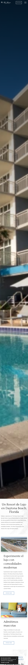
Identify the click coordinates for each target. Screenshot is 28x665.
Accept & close (5, 662)
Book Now (19, 2)
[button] (25, 2)
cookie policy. (10, 660)
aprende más (9, 593)
